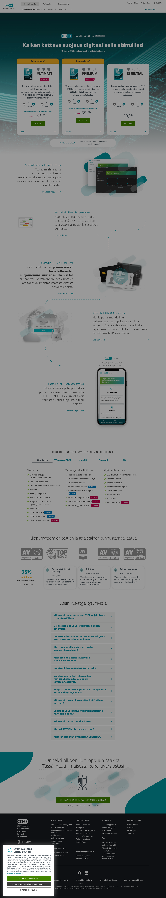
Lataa (50, 9)
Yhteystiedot (22, 837)
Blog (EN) (130, 833)
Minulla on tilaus (57, 855)
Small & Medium (83, 824)
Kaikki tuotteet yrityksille (85, 830)
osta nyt (38, 123)
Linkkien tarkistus (57, 838)
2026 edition (100, 35)
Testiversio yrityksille (84, 856)
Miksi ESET (131, 827)
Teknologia (131, 830)
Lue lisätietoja (48, 191)
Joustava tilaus (56, 841)
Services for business (84, 836)
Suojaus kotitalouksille (32, 9)
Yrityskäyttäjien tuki (109, 848)
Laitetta (29, 107)
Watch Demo (81, 842)
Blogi (136, 3)
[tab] (42, 460)
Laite (74, 104)
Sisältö (23, 131)
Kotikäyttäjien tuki (109, 845)
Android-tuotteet (57, 827)
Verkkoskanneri (57, 835)
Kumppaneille (63, 4)
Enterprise (80, 827)
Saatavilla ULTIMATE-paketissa (57, 263)
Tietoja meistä (132, 824)
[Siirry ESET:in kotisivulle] (9, 6)
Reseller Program (108, 827)
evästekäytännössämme (15, 873)
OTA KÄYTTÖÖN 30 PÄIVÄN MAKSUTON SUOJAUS (83, 800)
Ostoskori (146, 3)
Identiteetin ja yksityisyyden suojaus (61, 831)
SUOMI (158, 3)
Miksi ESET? (63, 9)
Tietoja (129, 3)
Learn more (62, 293)
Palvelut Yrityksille (83, 833)
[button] (24, 104)
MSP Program (107, 830)
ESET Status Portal (109, 854)
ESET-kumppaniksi (109, 824)
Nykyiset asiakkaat (109, 842)
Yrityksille (47, 4)
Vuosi (47, 107)
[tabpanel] (83, 497)
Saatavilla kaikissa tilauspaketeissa (43, 165)
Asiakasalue (152, 9)
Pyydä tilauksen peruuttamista (108, 857)
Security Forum (107, 851)
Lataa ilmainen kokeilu (59, 853)
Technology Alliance (109, 833)
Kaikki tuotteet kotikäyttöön (61, 824)
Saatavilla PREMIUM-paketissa (109, 313)
